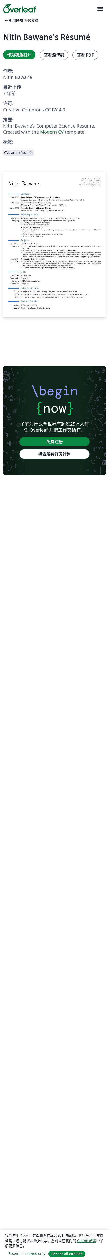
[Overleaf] (19, 8)
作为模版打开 (19, 55)
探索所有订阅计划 (54, 454)
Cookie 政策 (86, 1240)
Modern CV (52, 132)
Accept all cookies (66, 1253)
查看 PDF (85, 55)
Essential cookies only (26, 1253)
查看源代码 (54, 55)
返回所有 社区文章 (21, 20)
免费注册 (54, 441)
